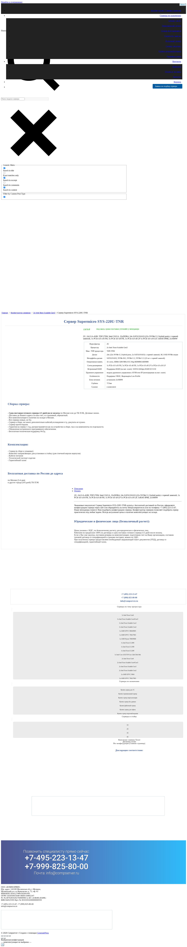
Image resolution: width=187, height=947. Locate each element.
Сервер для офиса (173, 46)
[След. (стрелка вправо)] (5, 938)
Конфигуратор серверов (21, 313)
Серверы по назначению (170, 16)
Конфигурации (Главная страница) (166, 10)
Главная (5, 313)
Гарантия (177, 77)
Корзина (177, 82)
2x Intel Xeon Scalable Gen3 (44, 313)
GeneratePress (43, 933)
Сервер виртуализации (171, 31)
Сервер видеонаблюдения (170, 51)
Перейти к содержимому (12, 2)
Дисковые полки (174, 56)
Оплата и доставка (173, 72)
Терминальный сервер (171, 26)
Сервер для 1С (174, 21)
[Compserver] (23, 26)
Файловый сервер (173, 41)
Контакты (176, 61)
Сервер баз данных (172, 36)
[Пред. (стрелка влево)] (2, 938)
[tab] (95, 491)
